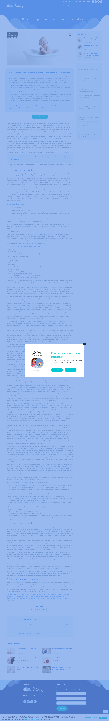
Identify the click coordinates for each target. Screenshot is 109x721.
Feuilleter (57, 370)
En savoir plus (70, 370)
